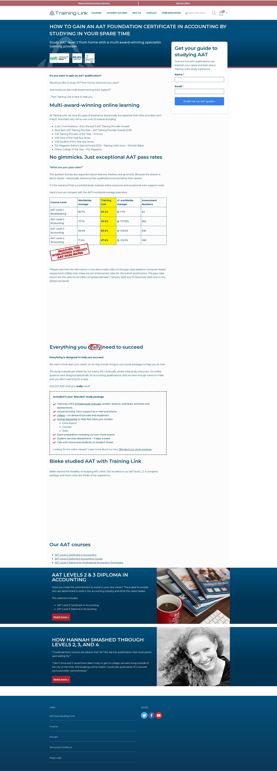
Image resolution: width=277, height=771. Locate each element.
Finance (54, 726)
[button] (214, 13)
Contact (151, 13)
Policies (54, 737)
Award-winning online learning (94, 3)
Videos (61, 415)
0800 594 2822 (196, 13)
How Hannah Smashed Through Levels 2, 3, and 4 (98, 642)
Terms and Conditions (61, 747)
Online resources (67, 419)
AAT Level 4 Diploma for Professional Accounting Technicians (89, 562)
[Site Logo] (69, 13)
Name (179, 74)
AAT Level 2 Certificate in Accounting (75, 554)
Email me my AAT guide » (199, 101)
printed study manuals (88, 403)
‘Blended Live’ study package (135, 449)
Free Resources (171, 13)
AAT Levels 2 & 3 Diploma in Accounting (90, 577)
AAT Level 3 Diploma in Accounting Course (79, 558)
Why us (136, 13)
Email (179, 86)
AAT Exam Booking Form (62, 716)
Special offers (183, 3)
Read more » (61, 617)
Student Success (117, 13)
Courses (96, 13)
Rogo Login (56, 758)
